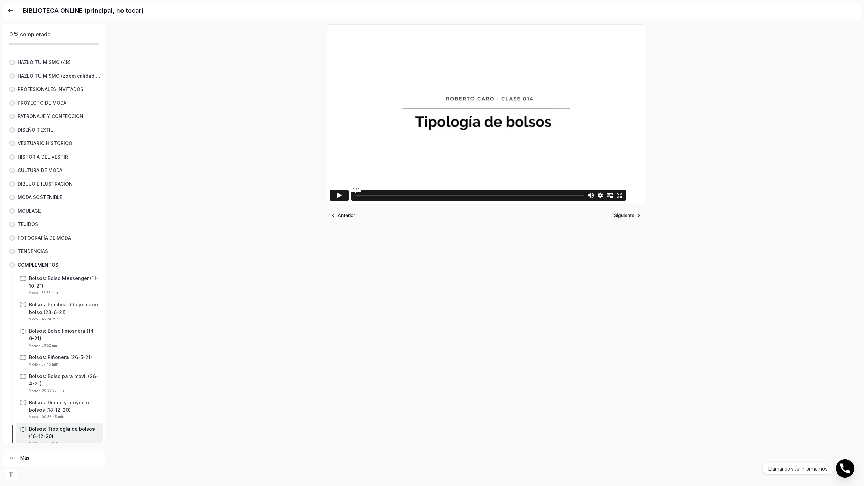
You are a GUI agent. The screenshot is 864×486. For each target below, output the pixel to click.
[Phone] (845, 468)
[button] (54, 62)
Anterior (346, 215)
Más (24, 458)
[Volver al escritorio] (10, 10)
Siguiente (624, 215)
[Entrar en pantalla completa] (11, 475)
